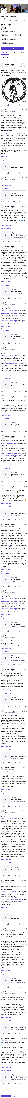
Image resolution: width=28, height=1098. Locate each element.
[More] (26, 105)
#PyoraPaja (19, 60)
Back (4, 2)
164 (2, 22)
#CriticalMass (5, 60)
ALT (25, 101)
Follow (12, 48)
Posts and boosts (5, 57)
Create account (6, 1096)
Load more (14, 1088)
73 (8, 22)
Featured (23, 52)
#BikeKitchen (12, 60)
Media (14, 52)
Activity (5, 52)
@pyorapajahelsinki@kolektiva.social (9, 18)
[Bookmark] (20, 105)
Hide (24, 78)
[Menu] (25, 48)
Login (14, 1096)
